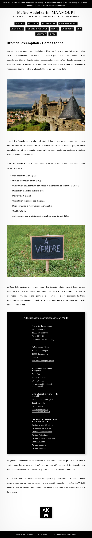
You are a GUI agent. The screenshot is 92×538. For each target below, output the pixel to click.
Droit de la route (38, 442)
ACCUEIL (20, 24)
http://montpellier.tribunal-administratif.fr (42, 385)
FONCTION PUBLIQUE (37, 29)
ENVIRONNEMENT (68, 24)
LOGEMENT (67, 29)
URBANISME (17, 29)
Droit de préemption (40, 448)
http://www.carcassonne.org (43, 340)
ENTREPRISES (49, 24)
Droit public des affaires (41, 428)
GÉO (79, 29)
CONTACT (41, 34)
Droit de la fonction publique (43, 438)
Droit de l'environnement (42, 432)
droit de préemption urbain (52, 287)
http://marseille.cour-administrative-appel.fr (41, 411)
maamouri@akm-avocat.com (65, 535)
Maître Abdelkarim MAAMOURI (46, 12)
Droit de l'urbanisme (40, 435)
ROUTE (54, 29)
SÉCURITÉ (33, 24)
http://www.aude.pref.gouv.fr (43, 361)
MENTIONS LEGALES (24, 535)
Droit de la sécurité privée (42, 425)
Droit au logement (39, 445)
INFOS (53, 34)
